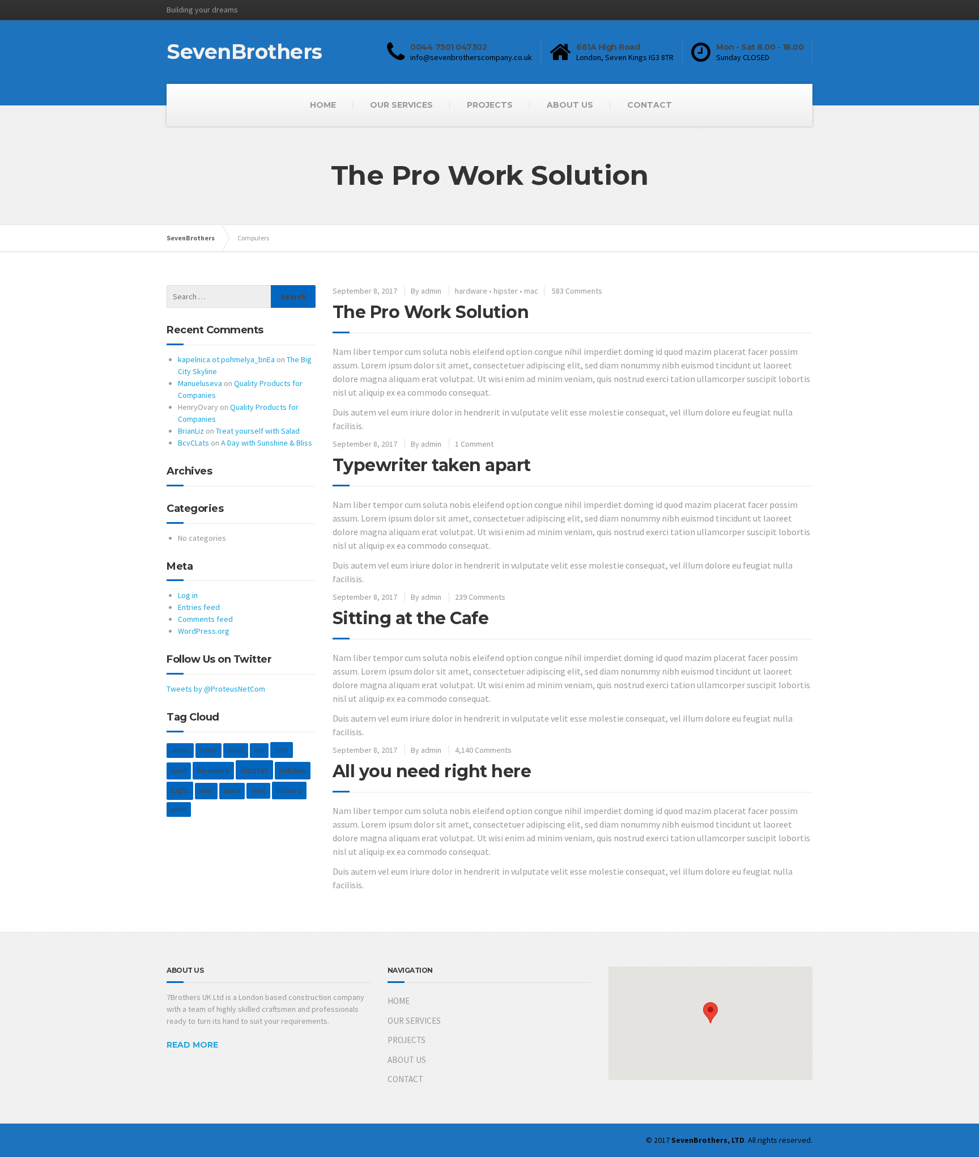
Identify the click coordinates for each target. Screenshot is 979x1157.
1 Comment (474, 444)
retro (258, 790)
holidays (292, 770)
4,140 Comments (483, 750)
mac (531, 291)
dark (281, 749)
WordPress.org (203, 631)
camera (180, 750)
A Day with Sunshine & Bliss (266, 443)
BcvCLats (193, 443)
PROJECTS (490, 105)
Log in (188, 595)
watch (178, 809)
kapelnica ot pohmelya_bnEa (226, 359)
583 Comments (577, 291)
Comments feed (205, 619)
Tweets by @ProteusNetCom (216, 689)
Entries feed (199, 607)
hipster (505, 291)
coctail (236, 750)
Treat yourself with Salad (258, 431)
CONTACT (649, 105)
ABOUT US (570, 105)
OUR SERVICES (401, 105)
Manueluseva (200, 383)
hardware (471, 291)
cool (259, 750)
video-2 (289, 790)
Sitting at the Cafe (411, 618)
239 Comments (480, 597)
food (178, 770)
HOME (323, 105)
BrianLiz (191, 431)
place (232, 790)
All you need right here (432, 771)
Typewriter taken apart (432, 465)
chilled (208, 750)
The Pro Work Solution (431, 312)
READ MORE (192, 1045)
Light (180, 790)
